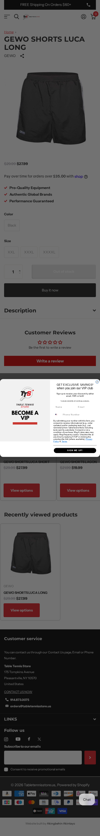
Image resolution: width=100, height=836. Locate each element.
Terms (64, 441)
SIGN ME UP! (75, 450)
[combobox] (58, 414)
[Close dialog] (97, 381)
